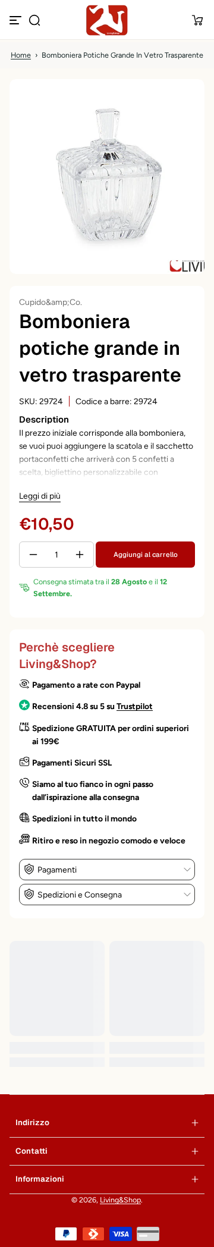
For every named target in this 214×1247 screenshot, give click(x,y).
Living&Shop (120, 1199)
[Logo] (106, 20)
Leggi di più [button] (40, 495)
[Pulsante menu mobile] (17, 20)
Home (21, 55)
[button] (34, 20)
